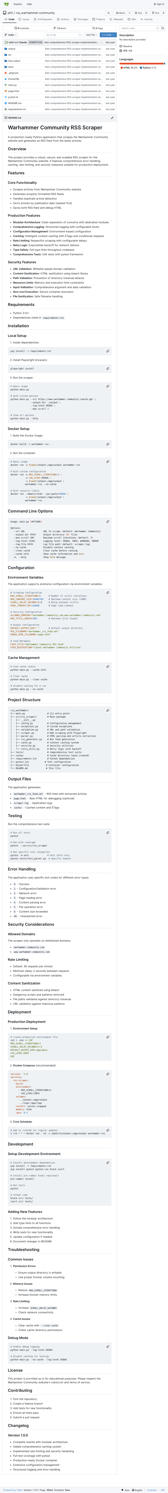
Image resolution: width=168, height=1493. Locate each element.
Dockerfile (13, 79)
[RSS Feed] (108, 12)
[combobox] (63, 34)
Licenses (151, 1490)
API (163, 1490)
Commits (23, 28)
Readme (127, 46)
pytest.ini (13, 97)
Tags (99, 28)
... (102, 42)
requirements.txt (17, 109)
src (9, 54)
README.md (14, 103)
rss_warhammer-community (35, 13)
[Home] (6, 4)
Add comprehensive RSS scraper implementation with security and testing (84, 42)
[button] (121, 12)
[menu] (125, 1490)
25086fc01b (35, 42)
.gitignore (13, 72)
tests (10, 66)
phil (10, 13)
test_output (14, 60)
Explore (18, 4)
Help (29, 4)
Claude (23, 42)
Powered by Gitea (12, 1490)
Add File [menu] (90, 34)
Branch (61, 28)
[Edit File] (112, 118)
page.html (13, 91)
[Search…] (162, 28)
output (11, 48)
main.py (12, 85)
